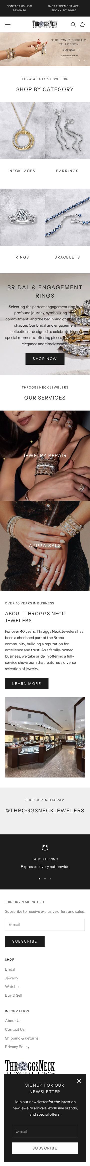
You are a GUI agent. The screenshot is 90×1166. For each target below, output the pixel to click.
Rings (23, 257)
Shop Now (45, 358)
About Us (13, 1020)
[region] (45, 49)
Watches (12, 986)
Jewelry (11, 978)
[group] (45, 49)
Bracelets (67, 257)
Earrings (67, 171)
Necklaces (23, 171)
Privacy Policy (17, 1046)
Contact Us (16, 6)
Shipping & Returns (21, 1038)
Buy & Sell (13, 995)
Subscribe (45, 1148)
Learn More (26, 683)
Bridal (10, 969)
